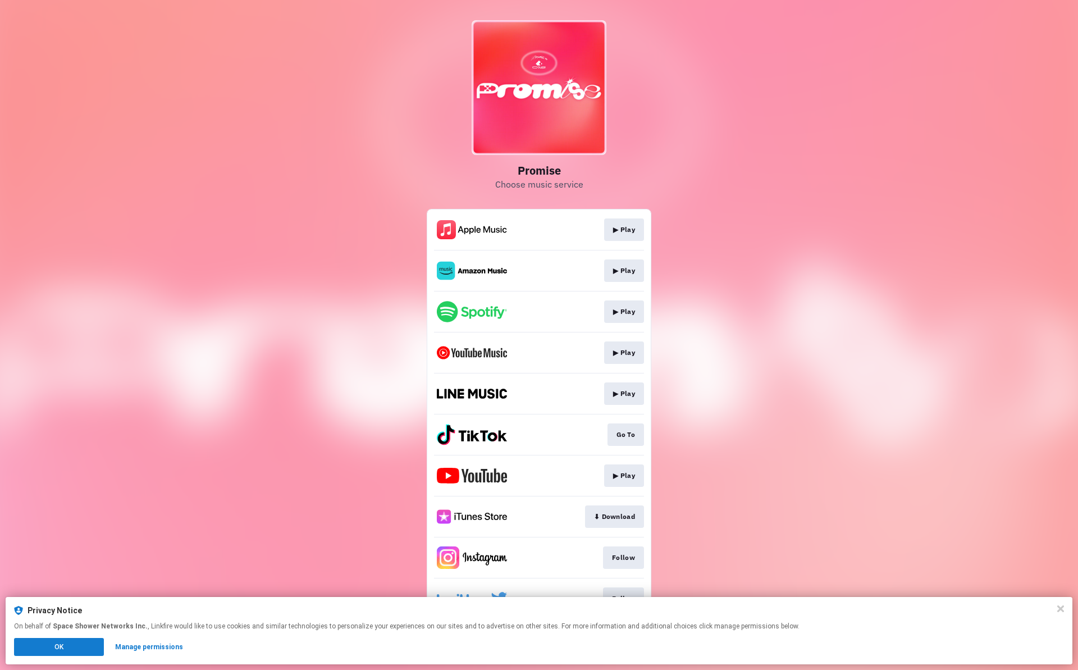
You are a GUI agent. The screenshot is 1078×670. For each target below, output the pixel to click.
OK (58, 647)
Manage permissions (149, 647)
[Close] (1061, 609)
